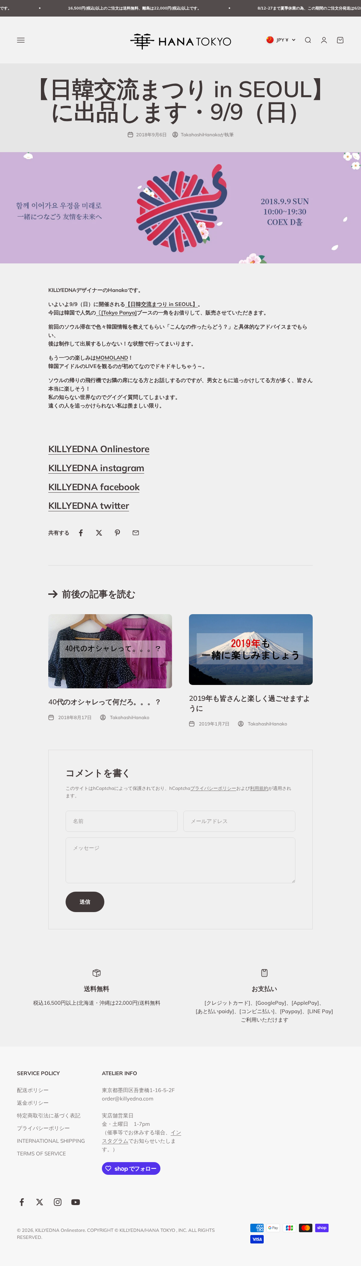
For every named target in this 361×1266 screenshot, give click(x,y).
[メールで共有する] (136, 533)
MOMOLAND (112, 357)
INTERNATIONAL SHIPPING (51, 1140)
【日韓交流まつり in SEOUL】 (161, 304)
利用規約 (259, 788)
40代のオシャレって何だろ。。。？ (104, 701)
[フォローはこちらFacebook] (21, 1202)
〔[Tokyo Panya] (116, 312)
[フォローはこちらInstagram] (57, 1202)
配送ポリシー (33, 1090)
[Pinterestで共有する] (117, 533)
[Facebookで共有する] (81, 533)
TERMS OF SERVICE (41, 1153)
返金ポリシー (33, 1102)
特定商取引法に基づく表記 (48, 1115)
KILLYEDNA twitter (88, 505)
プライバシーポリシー (213, 788)
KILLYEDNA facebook (93, 487)
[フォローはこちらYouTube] (75, 1202)
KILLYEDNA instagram (96, 468)
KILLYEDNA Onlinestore (98, 449)
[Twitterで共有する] (99, 533)
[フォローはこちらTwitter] (39, 1202)
